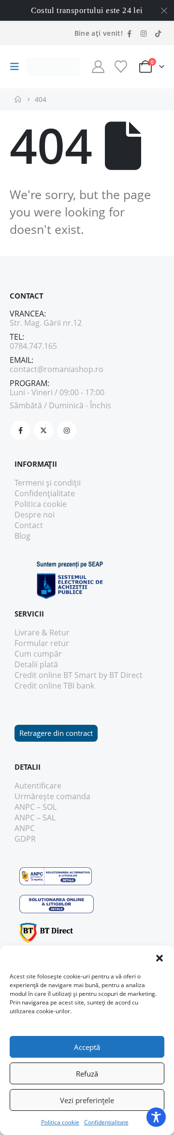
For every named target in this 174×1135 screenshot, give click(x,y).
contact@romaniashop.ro (56, 369)
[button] (159, 958)
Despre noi (34, 514)
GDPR (25, 838)
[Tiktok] (158, 33)
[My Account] (97, 66)
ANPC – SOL (35, 807)
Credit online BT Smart (55, 675)
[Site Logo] (53, 66)
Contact (28, 525)
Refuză (87, 1073)
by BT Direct (121, 675)
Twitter (43, 430)
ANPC (24, 828)
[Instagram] (143, 33)
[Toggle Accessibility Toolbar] (156, 1117)
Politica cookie (60, 1122)
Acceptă (87, 1047)
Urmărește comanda (52, 796)
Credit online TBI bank (54, 685)
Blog (22, 536)
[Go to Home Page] (17, 99)
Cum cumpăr (38, 653)
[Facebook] (129, 33)
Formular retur (41, 643)
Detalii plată (36, 664)
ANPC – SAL (35, 817)
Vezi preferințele (87, 1100)
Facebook (20, 430)
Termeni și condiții (47, 482)
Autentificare (37, 785)
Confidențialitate (106, 1122)
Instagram (66, 430)
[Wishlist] (120, 66)
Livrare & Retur (42, 632)
